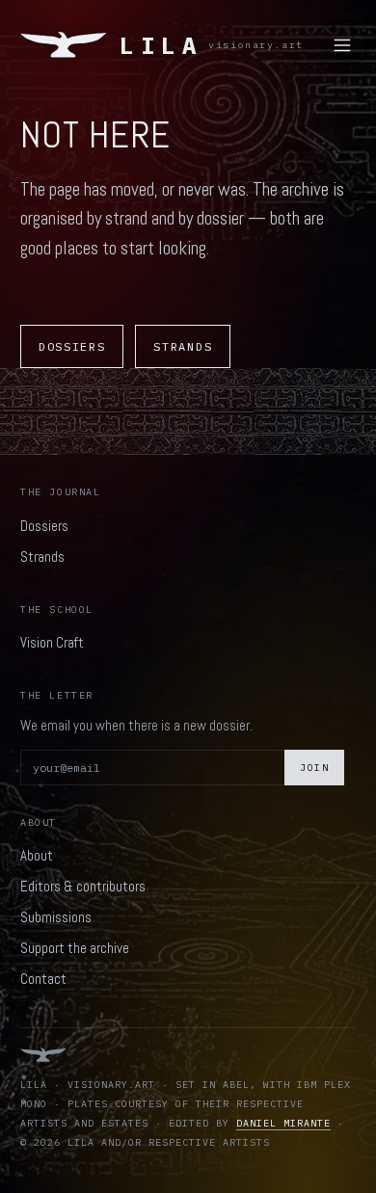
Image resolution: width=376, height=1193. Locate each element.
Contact (43, 978)
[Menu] (342, 45)
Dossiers (72, 346)
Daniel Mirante (283, 1123)
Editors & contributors (83, 886)
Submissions (56, 917)
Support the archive (74, 948)
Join (314, 767)
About (36, 855)
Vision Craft (52, 642)
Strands (182, 346)
